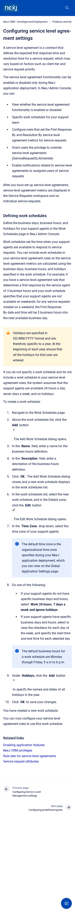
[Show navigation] (66, 903)
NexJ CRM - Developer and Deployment (25, 21)
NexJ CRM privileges (17, 750)
